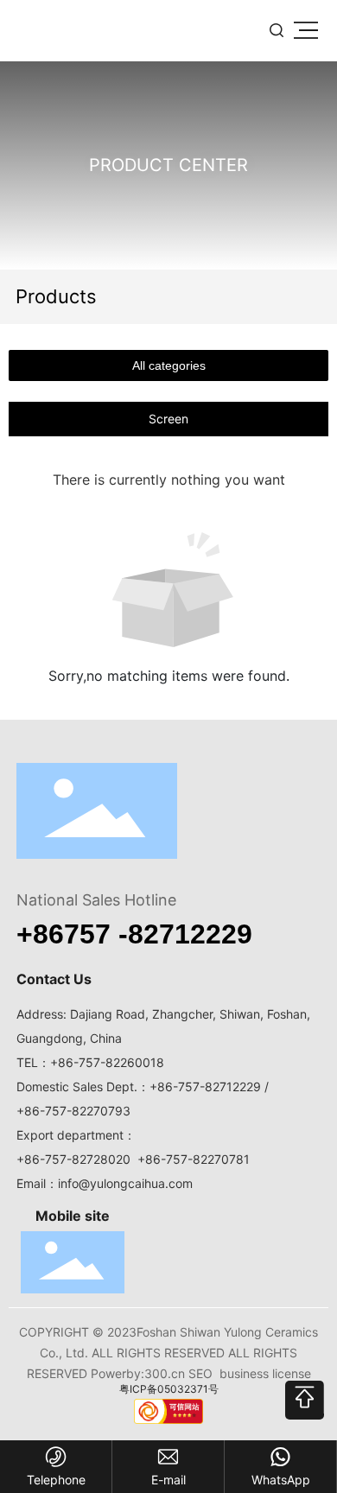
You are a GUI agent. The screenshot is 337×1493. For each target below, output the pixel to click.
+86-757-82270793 (73, 1110)
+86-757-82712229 (205, 1086)
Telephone (56, 1479)
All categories (169, 365)
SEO (200, 1373)
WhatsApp (280, 1479)
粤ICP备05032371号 (169, 1388)
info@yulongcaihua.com (125, 1183)
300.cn (164, 1373)
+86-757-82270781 (193, 1159)
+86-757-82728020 (73, 1159)
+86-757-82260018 (107, 1062)
